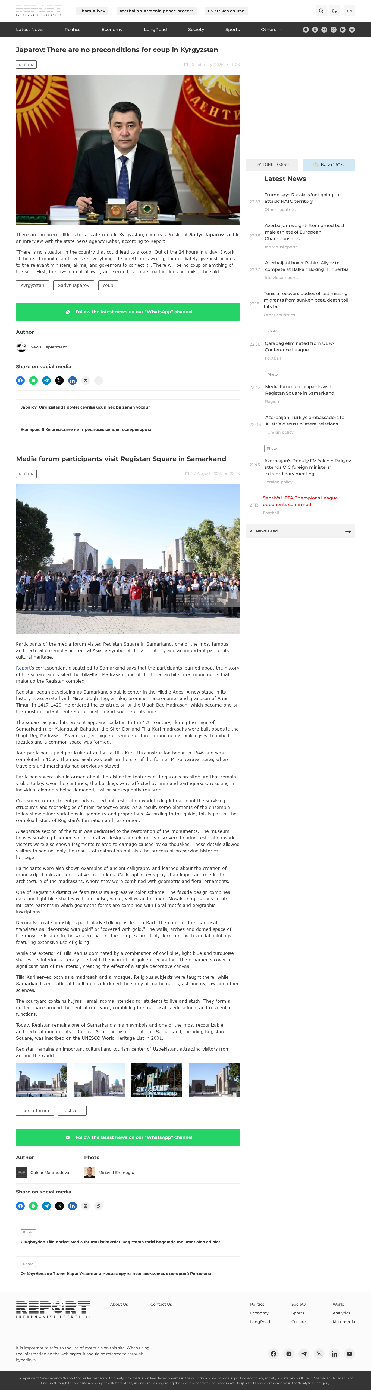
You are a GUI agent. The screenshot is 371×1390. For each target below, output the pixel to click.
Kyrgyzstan (32, 285)
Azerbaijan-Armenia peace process (157, 10)
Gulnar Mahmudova (49, 1172)
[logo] (39, 10)
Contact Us (161, 1304)
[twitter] (334, 30)
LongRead (260, 1321)
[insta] (315, 30)
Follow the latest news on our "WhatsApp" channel (134, 311)
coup (108, 285)
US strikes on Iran (226, 10)
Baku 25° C (332, 164)
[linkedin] (343, 30)
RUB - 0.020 (276, 164)
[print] (85, 380)
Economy (259, 1313)
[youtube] (352, 30)
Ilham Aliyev (92, 10)
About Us (119, 1304)
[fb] (306, 30)
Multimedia (344, 1321)
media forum (35, 1110)
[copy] (98, 380)
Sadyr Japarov (73, 285)
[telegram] (324, 30)
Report (23, 667)
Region (26, 65)
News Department (48, 347)
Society (298, 1304)
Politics (257, 1304)
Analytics (341, 1313)
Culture (298, 1321)
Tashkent (72, 1110)
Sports (297, 1313)
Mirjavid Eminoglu (116, 1172)
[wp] (33, 380)
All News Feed (264, 531)
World (339, 1304)
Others (268, 29)
